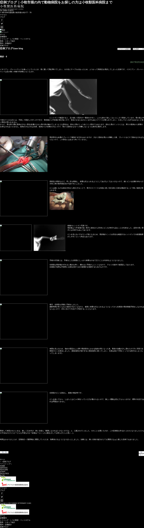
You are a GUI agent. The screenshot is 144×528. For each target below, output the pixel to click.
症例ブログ (4, 45)
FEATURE (4, 470)
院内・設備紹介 (6, 43)
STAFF (2, 472)
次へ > (141, 455)
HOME (2, 466)
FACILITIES (4, 473)
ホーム (2, 34)
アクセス (3, 15)
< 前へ (141, 452)
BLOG (2, 475)
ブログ (2, 17)
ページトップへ (6, 464)
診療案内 (3, 37)
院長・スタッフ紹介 (7, 41)
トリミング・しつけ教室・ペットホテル (15, 39)
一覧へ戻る (4, 452)
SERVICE (4, 468)
